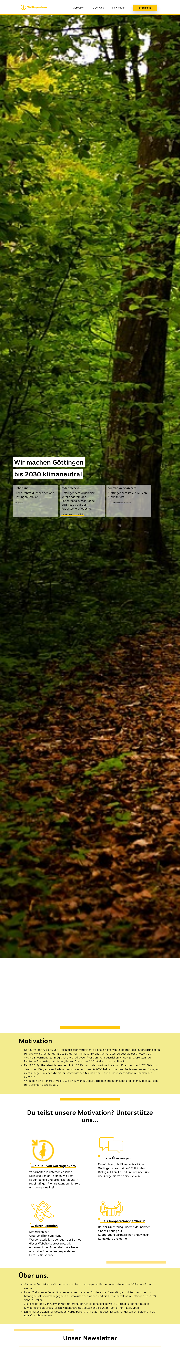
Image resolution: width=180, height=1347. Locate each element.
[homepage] (34, 7)
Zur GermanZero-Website (119, 503)
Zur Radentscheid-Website (72, 514)
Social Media (145, 8)
